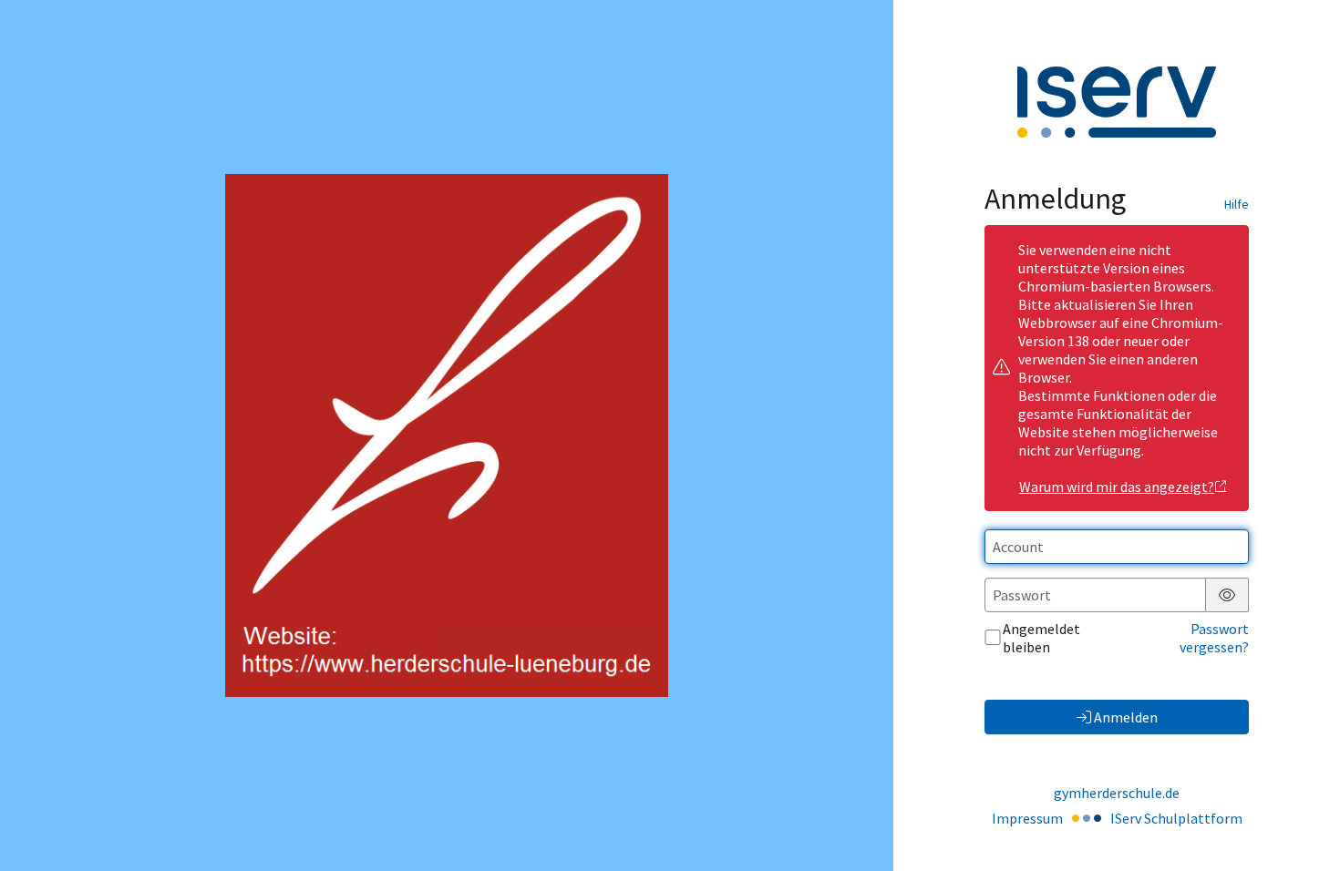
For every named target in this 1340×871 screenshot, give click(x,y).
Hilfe (1236, 204)
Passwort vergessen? (1214, 638)
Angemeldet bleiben (1041, 638)
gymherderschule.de (1117, 793)
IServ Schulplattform (1176, 818)
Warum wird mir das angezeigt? (1116, 486)
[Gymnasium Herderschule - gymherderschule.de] (446, 435)
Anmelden (1126, 717)
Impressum (1027, 818)
